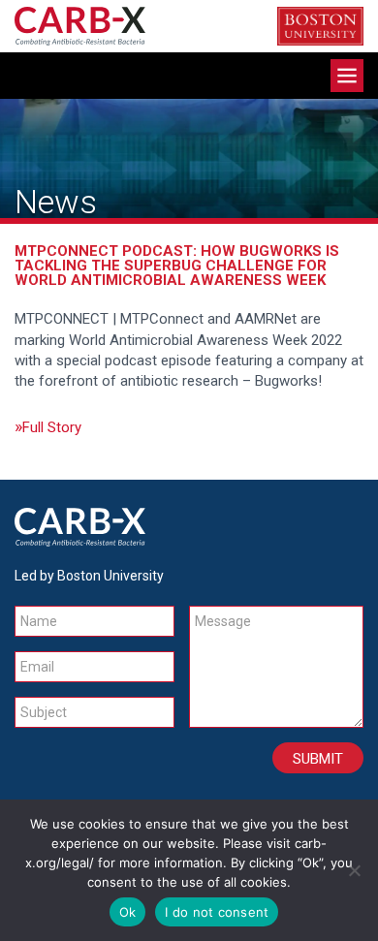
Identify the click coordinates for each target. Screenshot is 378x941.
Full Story (51, 427)
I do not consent (216, 912)
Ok (128, 912)
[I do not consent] (353, 870)
